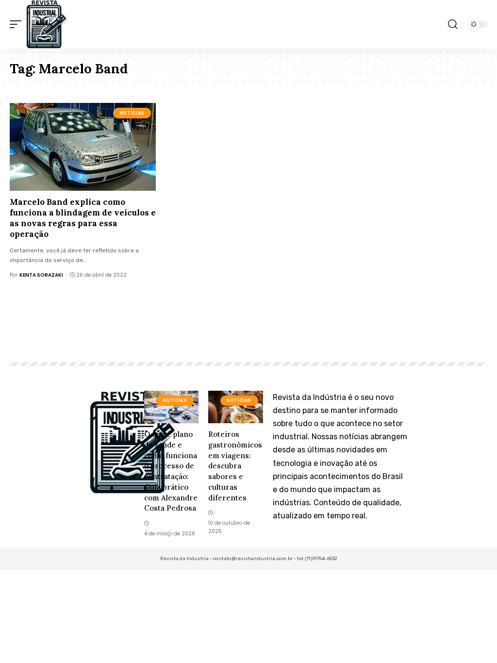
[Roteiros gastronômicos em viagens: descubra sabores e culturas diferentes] (235, 407)
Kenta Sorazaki (41, 275)
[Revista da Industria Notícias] (46, 24)
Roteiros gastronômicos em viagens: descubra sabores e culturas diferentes (235, 466)
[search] (453, 24)
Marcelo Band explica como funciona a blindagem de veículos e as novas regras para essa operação (83, 218)
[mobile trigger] (18, 24)
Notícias (132, 113)
